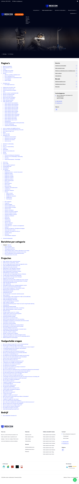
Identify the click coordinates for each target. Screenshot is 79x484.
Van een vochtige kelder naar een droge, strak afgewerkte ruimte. (15, 264)
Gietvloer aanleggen (8, 204)
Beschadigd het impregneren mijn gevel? (10, 407)
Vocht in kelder (5, 163)
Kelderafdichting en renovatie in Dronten (10, 272)
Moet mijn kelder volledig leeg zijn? (9, 385)
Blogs (27, 20)
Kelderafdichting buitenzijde (8, 290)
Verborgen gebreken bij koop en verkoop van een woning (15, 251)
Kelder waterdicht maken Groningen (11, 111)
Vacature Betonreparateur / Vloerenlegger (12, 159)
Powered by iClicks (18, 477)
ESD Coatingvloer (8, 201)
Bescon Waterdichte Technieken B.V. (10, 415)
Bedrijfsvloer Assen (10, 194)
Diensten (4, 73)
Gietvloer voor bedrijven (9, 210)
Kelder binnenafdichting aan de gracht (10, 298)
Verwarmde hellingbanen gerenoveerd (10, 327)
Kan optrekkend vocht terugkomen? (9, 365)
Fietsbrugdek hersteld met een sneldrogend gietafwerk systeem (15, 285)
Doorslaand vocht (6, 83)
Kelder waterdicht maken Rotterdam (49, 449)
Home (4, 91)
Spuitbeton (7, 227)
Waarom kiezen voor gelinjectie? (9, 392)
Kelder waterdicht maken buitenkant (11, 105)
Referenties (28, 22)
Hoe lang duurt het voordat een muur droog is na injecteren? (14, 366)
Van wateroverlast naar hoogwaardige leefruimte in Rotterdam (14, 274)
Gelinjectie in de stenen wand (8, 278)
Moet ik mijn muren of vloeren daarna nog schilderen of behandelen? (16, 396)
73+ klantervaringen (72, 468)
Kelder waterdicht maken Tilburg (11, 118)
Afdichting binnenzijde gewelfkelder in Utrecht (11, 269)
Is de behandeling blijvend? (8, 383)
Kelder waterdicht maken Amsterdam (49, 434)
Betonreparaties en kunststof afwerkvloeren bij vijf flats (13, 326)
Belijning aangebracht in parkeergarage (10, 337)
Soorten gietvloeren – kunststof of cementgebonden (14, 225)
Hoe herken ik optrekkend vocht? (9, 368)
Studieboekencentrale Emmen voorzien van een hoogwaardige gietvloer (16, 336)
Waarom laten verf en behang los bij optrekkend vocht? (13, 361)
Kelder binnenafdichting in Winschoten (10, 299)
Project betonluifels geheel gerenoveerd (10, 330)
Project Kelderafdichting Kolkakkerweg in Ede (11, 265)
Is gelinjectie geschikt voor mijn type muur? (11, 387)
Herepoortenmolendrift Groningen (9, 316)
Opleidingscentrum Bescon (60, 84)
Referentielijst (5, 149)
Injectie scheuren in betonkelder (9, 98)
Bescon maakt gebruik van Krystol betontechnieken (14, 253)
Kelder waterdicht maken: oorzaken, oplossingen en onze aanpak (17, 250)
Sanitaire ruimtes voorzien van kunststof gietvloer (12, 313)
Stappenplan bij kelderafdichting (10, 125)
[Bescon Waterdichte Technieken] (7, 14)
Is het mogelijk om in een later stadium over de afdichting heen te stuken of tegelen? (18, 346)
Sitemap (4, 152)
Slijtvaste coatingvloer (9, 222)
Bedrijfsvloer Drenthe (9, 173)
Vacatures (27, 19)
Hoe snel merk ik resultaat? (8, 397)
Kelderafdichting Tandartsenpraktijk (9, 306)
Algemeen (9, 244)
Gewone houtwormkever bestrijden (9, 90)
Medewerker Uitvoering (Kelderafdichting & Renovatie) (13, 129)
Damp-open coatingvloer (9, 190)
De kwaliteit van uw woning (8, 70)
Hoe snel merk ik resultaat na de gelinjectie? (11, 379)
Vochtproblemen (36, 10)
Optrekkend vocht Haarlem (10, 139)
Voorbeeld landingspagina (7, 238)
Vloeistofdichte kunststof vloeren (9, 322)
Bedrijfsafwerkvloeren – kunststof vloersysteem (14, 172)
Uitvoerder (7, 157)
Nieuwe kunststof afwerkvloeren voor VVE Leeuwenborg (13, 319)
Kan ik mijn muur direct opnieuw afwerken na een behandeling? (15, 356)
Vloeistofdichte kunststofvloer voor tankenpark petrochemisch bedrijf (16, 320)
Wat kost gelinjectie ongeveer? (8, 380)
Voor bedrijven (5, 169)
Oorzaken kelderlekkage (9, 124)
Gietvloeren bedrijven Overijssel (11, 214)
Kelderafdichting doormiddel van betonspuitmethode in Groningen (15, 281)
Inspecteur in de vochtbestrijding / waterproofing (14, 156)
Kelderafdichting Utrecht (7, 292)
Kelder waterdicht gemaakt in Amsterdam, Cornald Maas (13, 307)
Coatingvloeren (7, 188)
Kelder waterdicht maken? (9, 247)
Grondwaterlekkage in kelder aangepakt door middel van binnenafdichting (16, 296)
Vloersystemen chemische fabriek (9, 323)
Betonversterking (8, 186)
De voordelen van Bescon (8, 71)
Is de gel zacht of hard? (7, 393)
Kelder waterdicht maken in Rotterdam (12, 115)
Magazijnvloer (7, 218)
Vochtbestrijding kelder (7, 166)
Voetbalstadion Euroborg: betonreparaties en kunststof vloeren (14, 329)
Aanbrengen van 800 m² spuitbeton (9, 331)
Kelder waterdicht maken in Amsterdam (12, 114)
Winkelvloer (7, 234)
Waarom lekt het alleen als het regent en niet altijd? (12, 373)
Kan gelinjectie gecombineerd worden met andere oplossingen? (15, 378)
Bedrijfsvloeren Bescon (9, 179)
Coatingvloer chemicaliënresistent (11, 187)
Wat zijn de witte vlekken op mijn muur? (10, 359)
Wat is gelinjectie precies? (8, 390)
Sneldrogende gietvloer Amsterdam (9, 314)
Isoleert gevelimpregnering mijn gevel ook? (11, 409)
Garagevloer (7, 203)
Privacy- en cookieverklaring (8, 146)
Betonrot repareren (8, 183)
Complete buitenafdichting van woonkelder (11, 300)
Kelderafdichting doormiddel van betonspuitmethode (14, 122)
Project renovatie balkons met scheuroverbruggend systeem (14, 334)
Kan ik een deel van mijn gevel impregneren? (11, 406)
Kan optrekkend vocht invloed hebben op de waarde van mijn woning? (16, 355)
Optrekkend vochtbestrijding (60, 10)
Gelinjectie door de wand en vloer (9, 87)
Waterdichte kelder (6, 310)
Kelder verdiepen (8, 80)
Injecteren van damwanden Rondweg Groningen (12, 286)
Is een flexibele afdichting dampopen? (10, 349)
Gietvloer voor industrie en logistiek (11, 211)
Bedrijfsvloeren (73, 13)
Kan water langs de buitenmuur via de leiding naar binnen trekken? (15, 372)
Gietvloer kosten (8, 208)
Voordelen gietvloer (8, 232)
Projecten (27, 18)
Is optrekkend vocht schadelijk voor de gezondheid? (12, 362)
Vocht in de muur (8, 141)
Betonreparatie (9, 198)
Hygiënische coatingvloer (9, 215)
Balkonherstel (7, 170)
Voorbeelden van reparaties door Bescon (12, 231)
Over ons (27, 16)
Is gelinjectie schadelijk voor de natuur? (10, 394)
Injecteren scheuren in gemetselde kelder (10, 93)
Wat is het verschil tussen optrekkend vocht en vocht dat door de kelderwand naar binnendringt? (21, 369)
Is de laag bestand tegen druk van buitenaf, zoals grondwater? (14, 348)
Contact (27, 23)
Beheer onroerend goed (9, 180)
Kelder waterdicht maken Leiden (11, 117)
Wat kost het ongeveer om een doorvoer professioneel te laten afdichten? (16, 370)
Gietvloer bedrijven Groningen (10, 207)
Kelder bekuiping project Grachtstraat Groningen (12, 271)
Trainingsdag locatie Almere (10, 249)
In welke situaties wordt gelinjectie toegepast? (11, 389)
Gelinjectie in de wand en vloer (8, 88)
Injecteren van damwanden (8, 95)
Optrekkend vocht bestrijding (60, 65)
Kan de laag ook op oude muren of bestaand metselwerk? (14, 351)
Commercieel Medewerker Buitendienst (12, 155)
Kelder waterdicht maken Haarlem (11, 112)
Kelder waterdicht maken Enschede (11, 108)
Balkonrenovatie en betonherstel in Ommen (11, 289)
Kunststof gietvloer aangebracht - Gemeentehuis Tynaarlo (14, 288)
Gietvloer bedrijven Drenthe (10, 205)
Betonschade (7, 184)
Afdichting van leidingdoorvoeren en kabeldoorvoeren (65, 70)
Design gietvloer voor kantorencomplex (10, 317)
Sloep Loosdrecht (6, 295)
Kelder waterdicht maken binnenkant (11, 104)
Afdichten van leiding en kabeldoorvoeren (12, 74)
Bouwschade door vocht (7, 67)
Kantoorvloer (7, 217)
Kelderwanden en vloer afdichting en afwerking (11, 268)
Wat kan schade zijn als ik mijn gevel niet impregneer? (13, 403)
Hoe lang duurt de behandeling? (9, 386)
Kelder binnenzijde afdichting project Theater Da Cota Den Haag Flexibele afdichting (18, 303)
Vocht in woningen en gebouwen (9, 164)
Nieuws (4, 132)
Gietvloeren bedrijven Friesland (10, 212)
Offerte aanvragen (19, 14)
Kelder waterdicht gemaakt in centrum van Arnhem (12, 309)
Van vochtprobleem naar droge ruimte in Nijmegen (12, 276)
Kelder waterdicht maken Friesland (11, 109)
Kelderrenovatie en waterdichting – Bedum (11, 262)
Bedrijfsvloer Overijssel (9, 177)
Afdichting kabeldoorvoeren (60, 81)
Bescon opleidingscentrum (10, 76)
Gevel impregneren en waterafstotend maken (13, 77)
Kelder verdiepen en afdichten (8, 302)
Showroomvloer (8, 221)
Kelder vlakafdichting (7, 283)
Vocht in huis (5, 162)
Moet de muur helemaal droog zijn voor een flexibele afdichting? (15, 352)
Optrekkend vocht (6, 135)
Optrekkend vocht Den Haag (10, 138)
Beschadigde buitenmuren (9, 84)
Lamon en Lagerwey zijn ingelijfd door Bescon (11, 128)
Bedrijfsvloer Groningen (9, 176)
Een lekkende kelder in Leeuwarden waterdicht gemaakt (13, 293)
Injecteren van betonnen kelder (8, 94)
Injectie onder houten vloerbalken (9, 97)
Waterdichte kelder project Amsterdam (10, 267)
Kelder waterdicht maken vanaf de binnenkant (11, 261)
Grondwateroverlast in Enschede (11, 254)
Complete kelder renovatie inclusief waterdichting (12, 275)
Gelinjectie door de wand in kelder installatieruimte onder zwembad (15, 279)
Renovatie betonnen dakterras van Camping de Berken (13, 324)
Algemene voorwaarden (7, 66)
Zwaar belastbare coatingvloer (10, 235)
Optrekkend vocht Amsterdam (10, 136)
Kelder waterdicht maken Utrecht (11, 119)
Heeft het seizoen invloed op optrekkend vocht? (12, 358)
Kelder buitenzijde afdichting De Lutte (10, 282)
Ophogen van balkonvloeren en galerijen (10, 333)
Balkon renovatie (9, 193)
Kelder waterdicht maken (47, 10)
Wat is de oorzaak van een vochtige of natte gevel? (12, 404)
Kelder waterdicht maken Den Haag (11, 107)
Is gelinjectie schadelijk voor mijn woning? (11, 399)
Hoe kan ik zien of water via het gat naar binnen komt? (13, 375)
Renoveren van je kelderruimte (8, 150)
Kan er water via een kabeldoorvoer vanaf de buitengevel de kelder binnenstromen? (18, 401)
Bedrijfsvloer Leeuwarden (11, 196)
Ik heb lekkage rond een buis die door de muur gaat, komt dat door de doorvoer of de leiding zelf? (21, 376)
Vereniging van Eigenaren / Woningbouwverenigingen (15, 228)
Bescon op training (8, 246)
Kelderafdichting (8, 121)
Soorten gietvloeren (8, 224)
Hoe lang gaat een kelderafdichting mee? (10, 353)
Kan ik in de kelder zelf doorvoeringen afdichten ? (12, 400)
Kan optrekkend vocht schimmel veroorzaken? (12, 363)
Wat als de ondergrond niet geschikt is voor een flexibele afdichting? (15, 344)
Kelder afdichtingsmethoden (8, 100)
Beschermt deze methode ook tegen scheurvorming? (13, 345)
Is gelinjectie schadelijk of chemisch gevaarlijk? (12, 382)
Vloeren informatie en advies (10, 229)
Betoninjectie (7, 181)
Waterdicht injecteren (72, 10)
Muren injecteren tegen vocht (8, 131)
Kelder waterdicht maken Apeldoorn (11, 102)
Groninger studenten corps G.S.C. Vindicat (11, 312)
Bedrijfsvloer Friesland (9, 174)
